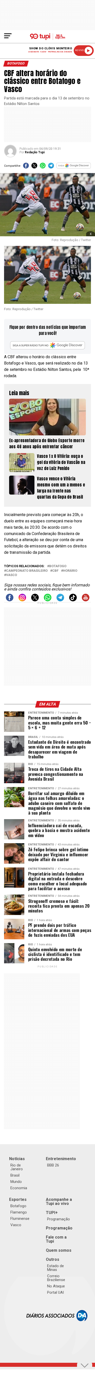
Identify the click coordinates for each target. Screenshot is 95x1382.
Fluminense (19, 1218)
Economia (18, 1188)
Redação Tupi (35, 152)
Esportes (18, 1199)
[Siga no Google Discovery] (73, 167)
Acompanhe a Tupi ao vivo (59, 1201)
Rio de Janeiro (16, 1167)
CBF (55, 570)
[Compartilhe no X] (34, 167)
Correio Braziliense (56, 1278)
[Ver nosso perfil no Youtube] (85, 600)
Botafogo (57, 566)
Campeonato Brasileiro (27, 570)
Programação (58, 1219)
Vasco (11, 575)
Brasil (15, 1175)
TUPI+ (52, 1212)
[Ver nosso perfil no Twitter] (35, 600)
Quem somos (58, 1250)
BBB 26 (53, 1165)
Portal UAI (55, 1292)
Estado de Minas (55, 1268)
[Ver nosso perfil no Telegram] (60, 600)
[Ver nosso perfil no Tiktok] (73, 600)
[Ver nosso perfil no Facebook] (9, 600)
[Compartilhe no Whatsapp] (43, 167)
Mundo (16, 1181)
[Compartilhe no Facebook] (26, 167)
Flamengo (18, 1212)
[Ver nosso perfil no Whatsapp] (47, 600)
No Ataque (56, 1286)
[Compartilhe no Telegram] (51, 167)
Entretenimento (61, 1158)
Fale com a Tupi (56, 1239)
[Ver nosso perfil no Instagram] (22, 600)
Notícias (17, 1158)
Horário (70, 570)
